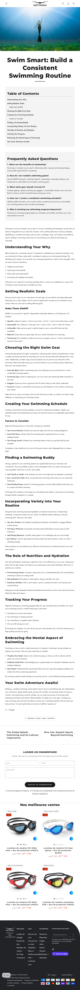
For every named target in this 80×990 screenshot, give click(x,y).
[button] (63, 3)
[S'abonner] (73, 934)
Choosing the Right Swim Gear (19, 111)
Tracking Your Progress (16, 134)
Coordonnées (10, 985)
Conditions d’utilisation (13, 983)
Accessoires (21, 957)
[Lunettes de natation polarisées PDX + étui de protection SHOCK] (58, 879)
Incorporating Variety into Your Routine (22, 126)
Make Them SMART (16, 107)
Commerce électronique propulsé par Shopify (17, 978)
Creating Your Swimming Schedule (20, 115)
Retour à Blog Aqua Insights (41, 718)
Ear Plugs (20, 954)
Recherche (43, 934)
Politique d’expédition (27, 983)
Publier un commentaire (40, 785)
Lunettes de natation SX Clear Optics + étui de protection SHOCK (58, 850)
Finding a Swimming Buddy (17, 122)
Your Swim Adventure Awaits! (18, 141)
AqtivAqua (13, 975)
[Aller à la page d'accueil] (40, 3)
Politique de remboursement (14, 980)
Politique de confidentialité (42, 791)
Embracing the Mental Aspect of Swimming (23, 138)
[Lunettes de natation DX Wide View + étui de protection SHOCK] (21, 825)
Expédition (32, 947)
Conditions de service (64, 791)
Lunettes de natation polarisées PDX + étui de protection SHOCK (58, 903)
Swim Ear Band (36, 359)
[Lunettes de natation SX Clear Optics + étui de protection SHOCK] (58, 825)
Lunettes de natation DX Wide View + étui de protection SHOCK (22, 849)
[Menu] (6, 3)
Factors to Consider (16, 118)
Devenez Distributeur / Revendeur (44, 954)
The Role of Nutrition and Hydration (20, 130)
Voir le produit (35, 838)
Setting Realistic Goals (15, 103)
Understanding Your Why (16, 99)
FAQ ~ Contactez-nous (31, 961)
